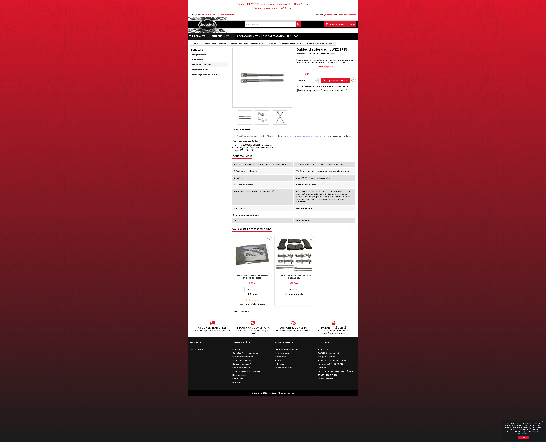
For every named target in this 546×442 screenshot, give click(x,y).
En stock (312, 86)
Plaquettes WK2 (200, 54)
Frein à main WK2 (200, 69)
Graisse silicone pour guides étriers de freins (252, 276)
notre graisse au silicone (301, 136)
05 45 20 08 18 (208, 14)
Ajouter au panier (335, 80)
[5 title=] (258, 300)
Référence (301, 54)
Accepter (523, 437)
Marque (325, 54)
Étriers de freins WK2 (202, 64)
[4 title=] (255, 300)
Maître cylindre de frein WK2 (206, 74)
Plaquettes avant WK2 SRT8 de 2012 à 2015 (294, 276)
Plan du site (237, 378)
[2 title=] (249, 300)
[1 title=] (246, 300)
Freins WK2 (196, 49)
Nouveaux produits (198, 349)
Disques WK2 (198, 59)
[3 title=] (252, 300)
